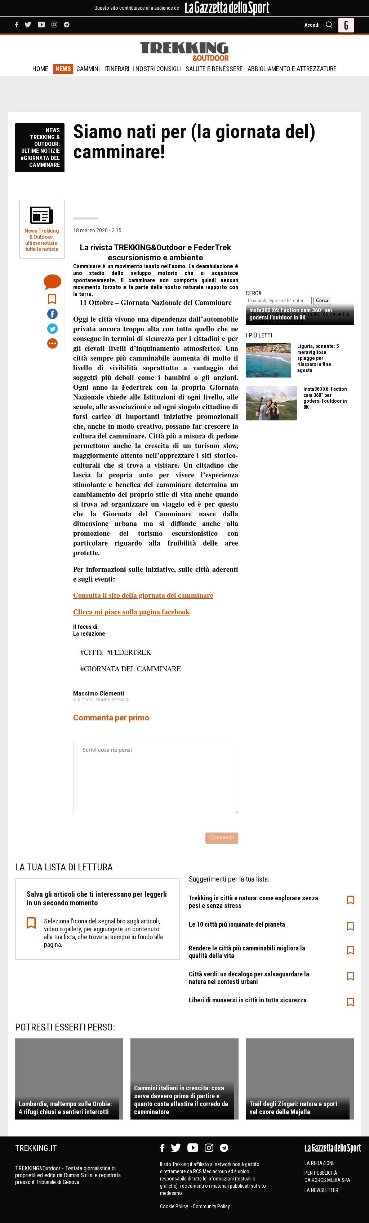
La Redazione (319, 1163)
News (63, 68)
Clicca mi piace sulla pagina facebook (131, 611)
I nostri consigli (157, 68)
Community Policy (211, 1206)
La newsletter (321, 1190)
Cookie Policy (174, 1206)
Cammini (88, 68)
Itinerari (117, 68)
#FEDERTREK (129, 652)
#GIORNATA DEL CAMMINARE (130, 669)
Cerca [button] (322, 300)
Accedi (312, 25)
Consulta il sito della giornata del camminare (143, 595)
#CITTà (91, 652)
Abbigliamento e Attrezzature (292, 68)
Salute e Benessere (214, 68)
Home (40, 68)
